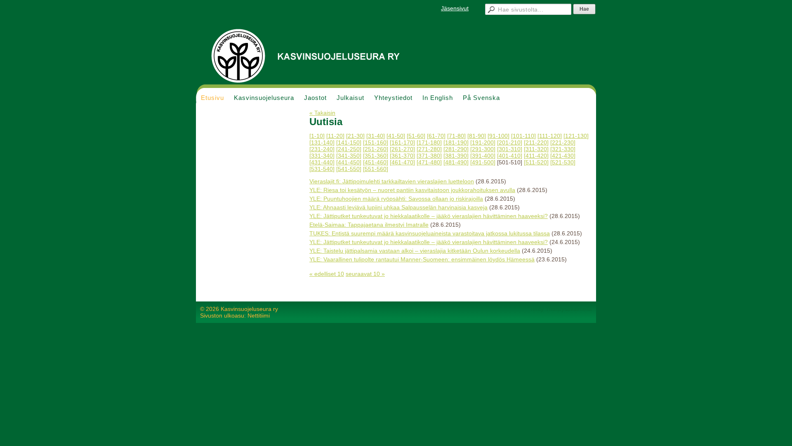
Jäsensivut (455, 8)
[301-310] (509, 149)
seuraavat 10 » (365, 273)
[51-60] (416, 136)
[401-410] (509, 155)
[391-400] (482, 155)
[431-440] (322, 162)
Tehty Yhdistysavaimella (561, 309)
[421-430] (562, 155)
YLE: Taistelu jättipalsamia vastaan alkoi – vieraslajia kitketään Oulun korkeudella (414, 250)
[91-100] (498, 136)
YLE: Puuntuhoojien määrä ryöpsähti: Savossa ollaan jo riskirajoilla (396, 198)
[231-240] (322, 149)
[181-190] (456, 142)
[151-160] (375, 142)
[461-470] (402, 162)
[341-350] (348, 155)
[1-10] (317, 136)
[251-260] (375, 149)
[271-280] (429, 149)
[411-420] (536, 155)
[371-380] (429, 155)
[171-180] (429, 142)
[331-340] (322, 155)
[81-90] (476, 136)
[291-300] (482, 149)
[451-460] (375, 162)
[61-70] (436, 136)
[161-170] (402, 142)
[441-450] (348, 162)
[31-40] (375, 136)
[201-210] (509, 142)
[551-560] (375, 169)
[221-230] (562, 142)
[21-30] (355, 136)
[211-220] (536, 142)
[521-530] (562, 162)
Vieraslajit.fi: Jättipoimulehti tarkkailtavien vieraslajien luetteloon (391, 181)
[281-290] (456, 149)
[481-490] (456, 162)
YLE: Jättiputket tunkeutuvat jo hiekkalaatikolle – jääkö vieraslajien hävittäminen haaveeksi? (428, 216)
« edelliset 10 (326, 273)
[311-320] (536, 149)
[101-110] (523, 136)
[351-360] (375, 155)
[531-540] (322, 169)
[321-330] (562, 149)
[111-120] (549, 136)
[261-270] (402, 149)
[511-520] (536, 162)
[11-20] (335, 136)
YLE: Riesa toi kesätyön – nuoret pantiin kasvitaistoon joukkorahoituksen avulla (412, 190)
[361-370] (402, 155)
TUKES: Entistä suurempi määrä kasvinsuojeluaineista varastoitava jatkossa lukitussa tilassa (429, 233)
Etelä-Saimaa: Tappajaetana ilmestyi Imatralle (369, 224)
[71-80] (456, 136)
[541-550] (348, 169)
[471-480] (429, 162)
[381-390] (456, 155)
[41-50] (396, 136)
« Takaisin (322, 112)
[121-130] (576, 136)
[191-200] (482, 142)
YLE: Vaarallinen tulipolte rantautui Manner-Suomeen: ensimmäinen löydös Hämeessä (422, 259)
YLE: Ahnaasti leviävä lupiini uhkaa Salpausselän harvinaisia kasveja (398, 207)
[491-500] (482, 162)
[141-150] (348, 142)
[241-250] (348, 149)
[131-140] (322, 142)
